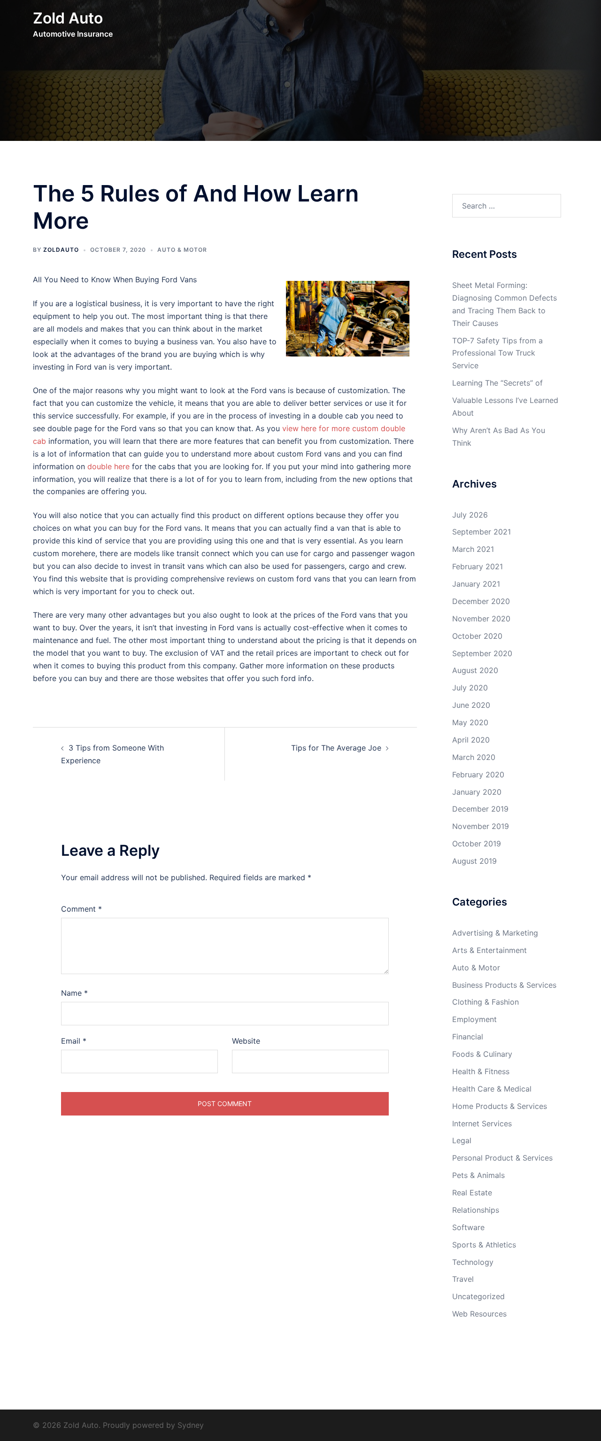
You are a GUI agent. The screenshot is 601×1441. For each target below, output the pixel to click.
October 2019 (476, 843)
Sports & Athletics (484, 1244)
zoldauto (61, 249)
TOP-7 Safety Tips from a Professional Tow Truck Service (497, 353)
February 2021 (477, 566)
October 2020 (477, 636)
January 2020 (476, 792)
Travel (463, 1279)
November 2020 (481, 618)
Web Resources (479, 1313)
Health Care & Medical (492, 1088)
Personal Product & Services (502, 1157)
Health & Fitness (480, 1071)
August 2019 (474, 861)
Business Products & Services (504, 985)
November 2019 (480, 826)
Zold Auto (68, 18)
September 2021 (481, 531)
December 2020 (481, 601)
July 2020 (470, 687)
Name (74, 993)
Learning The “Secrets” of (497, 382)
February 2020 (478, 774)
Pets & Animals (478, 1175)
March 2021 (473, 549)
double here (108, 466)
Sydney (190, 1425)
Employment (474, 1019)
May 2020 (470, 722)
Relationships (475, 1210)
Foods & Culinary (482, 1054)
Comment (81, 909)
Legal (461, 1140)
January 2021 (476, 584)
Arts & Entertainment (489, 950)
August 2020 (475, 670)
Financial (467, 1036)
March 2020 (473, 757)
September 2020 (482, 653)
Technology (472, 1262)
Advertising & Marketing (495, 932)
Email (73, 1041)
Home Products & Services (499, 1106)
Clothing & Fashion (485, 1002)
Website (246, 1041)
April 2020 (471, 739)
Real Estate (472, 1192)
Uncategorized (478, 1296)
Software (468, 1227)
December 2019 (480, 808)
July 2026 (470, 514)
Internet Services (482, 1123)
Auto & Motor (182, 249)
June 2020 (471, 705)
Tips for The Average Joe (336, 747)
